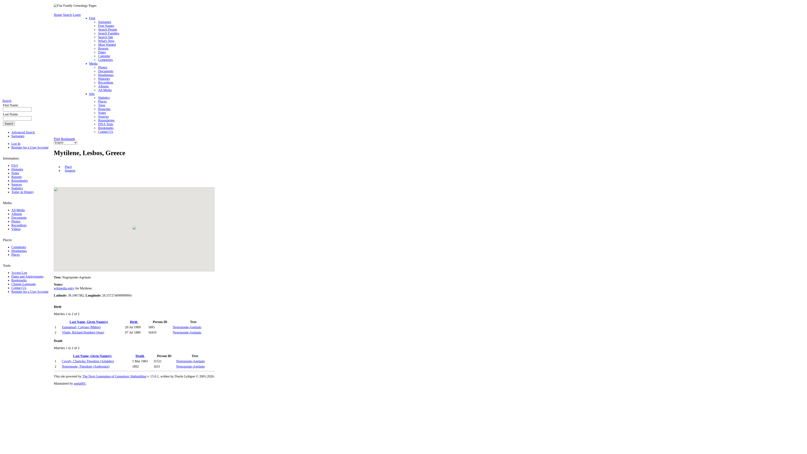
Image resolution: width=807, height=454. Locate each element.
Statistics (17, 188)
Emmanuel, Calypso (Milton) (81, 327)
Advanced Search (23, 132)
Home (58, 15)
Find (92, 18)
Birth (134, 322)
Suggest (70, 170)
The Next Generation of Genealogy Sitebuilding (114, 376)
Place (68, 167)
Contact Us (18, 288)
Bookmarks (19, 280)
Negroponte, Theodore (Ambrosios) (85, 366)
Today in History (22, 192)
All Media (18, 210)
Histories (17, 169)
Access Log (19, 273)
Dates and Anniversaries (27, 276)
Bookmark (68, 139)
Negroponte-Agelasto (187, 327)
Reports (16, 177)
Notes (15, 173)
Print (57, 139)
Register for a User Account (29, 147)
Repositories (19, 180)
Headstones (19, 251)
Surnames (17, 136)
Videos (16, 229)
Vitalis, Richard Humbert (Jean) (83, 332)
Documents (18, 217)
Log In (15, 143)
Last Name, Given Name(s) (89, 322)
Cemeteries (18, 247)
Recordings (18, 225)
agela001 (80, 383)
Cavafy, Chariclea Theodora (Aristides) (88, 361)
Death (140, 356)
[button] (134, 227)
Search (6, 101)
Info (92, 94)
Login (77, 15)
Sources (16, 184)
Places (15, 254)
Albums (16, 214)
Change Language (23, 284)
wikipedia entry (64, 288)
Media (93, 63)
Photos (15, 221)
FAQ (14, 165)
